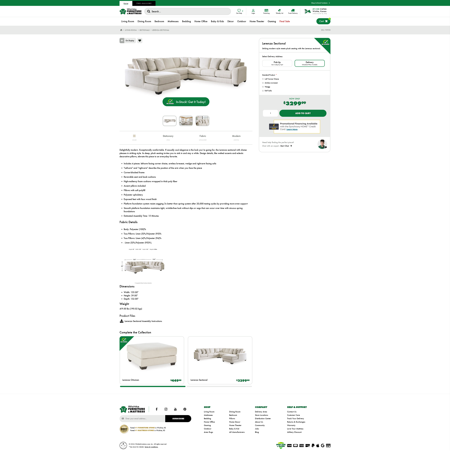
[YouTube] (175, 409)
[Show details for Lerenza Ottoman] (152, 356)
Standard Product (268, 75)
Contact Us (291, 411)
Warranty (291, 425)
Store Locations (261, 415)
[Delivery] (309, 63)
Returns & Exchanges (296, 422)
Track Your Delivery (295, 418)
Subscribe (178, 418)
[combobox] (187, 11)
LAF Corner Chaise (272, 79)
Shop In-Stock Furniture (319, 3)
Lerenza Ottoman (130, 379)
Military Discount (294, 432)
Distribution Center (263, 418)
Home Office (209, 422)
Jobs (257, 428)
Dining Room (234, 411)
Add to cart (302, 113)
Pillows (232, 418)
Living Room (209, 411)
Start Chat (284, 146)
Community (260, 425)
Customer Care (293, 415)
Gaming (207, 425)
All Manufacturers (237, 432)
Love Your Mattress (295, 428)
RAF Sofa (268, 91)
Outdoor (207, 428)
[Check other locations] (277, 63)
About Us (259, 422)
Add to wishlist (139, 40)
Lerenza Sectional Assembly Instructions (143, 321)
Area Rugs (208, 432)
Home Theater (235, 425)
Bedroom (233, 415)
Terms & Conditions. (151, 447)
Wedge (267, 87)
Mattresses (208, 415)
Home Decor (234, 422)
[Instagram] (166, 409)
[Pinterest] (185, 409)
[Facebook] (156, 409)
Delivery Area (261, 411)
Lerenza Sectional (199, 379)
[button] (153, 386)
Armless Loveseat (271, 83)
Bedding (207, 418)
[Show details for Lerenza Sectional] (220, 356)
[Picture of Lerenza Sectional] (170, 121)
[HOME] (121, 30)
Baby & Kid (234, 428)
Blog (257, 432)
